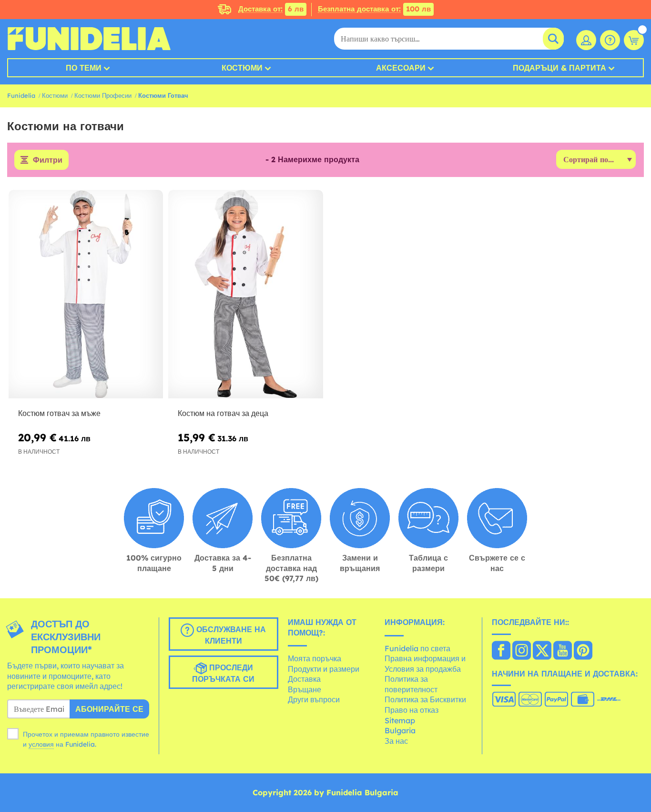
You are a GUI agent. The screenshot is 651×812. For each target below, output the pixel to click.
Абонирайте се (109, 709)
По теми (84, 68)
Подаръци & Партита (559, 68)
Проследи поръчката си (223, 673)
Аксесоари (401, 68)
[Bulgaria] (501, 651)
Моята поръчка (314, 658)
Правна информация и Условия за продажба (425, 664)
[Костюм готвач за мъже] (86, 294)
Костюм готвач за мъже (59, 413)
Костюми (242, 68)
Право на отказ (411, 710)
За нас (396, 741)
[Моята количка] (634, 40)
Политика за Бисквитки (425, 699)
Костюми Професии (103, 95)
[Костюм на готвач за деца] (245, 294)
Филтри (47, 160)
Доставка (304, 679)
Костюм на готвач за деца (223, 413)
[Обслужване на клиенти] (610, 40)
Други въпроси (314, 699)
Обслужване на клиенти (230, 635)
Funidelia (21, 95)
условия (41, 744)
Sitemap (400, 720)
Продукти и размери (323, 669)
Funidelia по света (417, 648)
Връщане (304, 689)
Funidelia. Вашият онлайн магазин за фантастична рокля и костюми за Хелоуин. (89, 38)
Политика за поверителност (411, 684)
